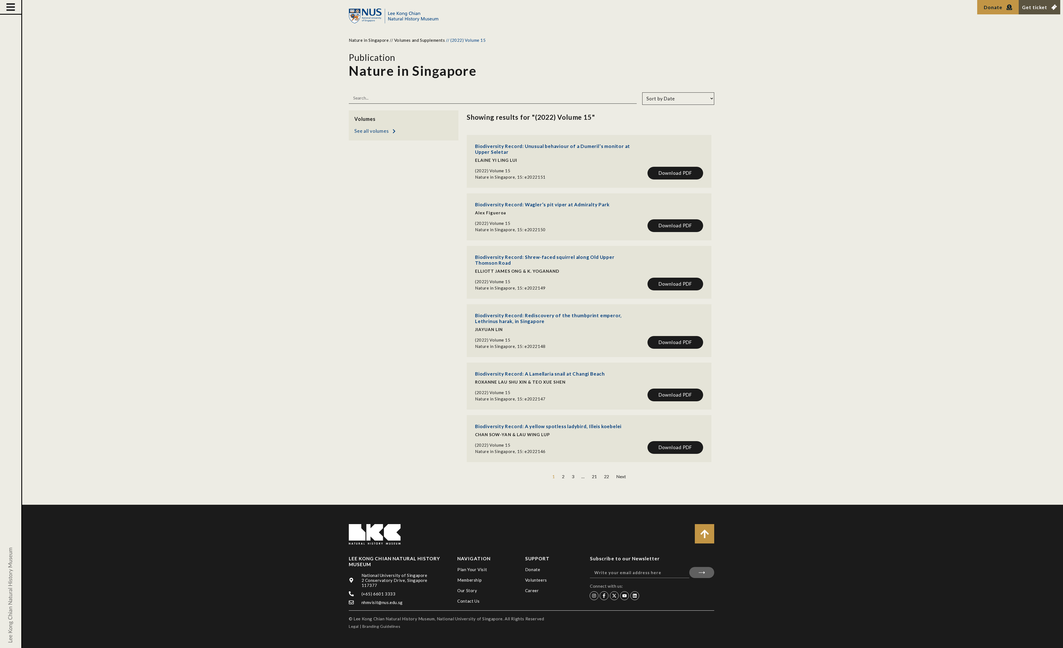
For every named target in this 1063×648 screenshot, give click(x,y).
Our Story (467, 590)
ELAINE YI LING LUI (496, 160)
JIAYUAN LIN (489, 329)
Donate (532, 569)
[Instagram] (594, 595)
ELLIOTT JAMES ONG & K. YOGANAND (517, 271)
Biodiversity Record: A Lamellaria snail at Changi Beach (540, 374)
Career (532, 590)
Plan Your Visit (472, 569)
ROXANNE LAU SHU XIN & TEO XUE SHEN (520, 381)
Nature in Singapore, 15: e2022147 (510, 398)
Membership (469, 579)
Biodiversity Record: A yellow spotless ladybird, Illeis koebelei (548, 426)
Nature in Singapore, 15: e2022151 (510, 177)
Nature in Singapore (369, 40)
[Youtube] (624, 595)
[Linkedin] (634, 595)
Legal (354, 626)
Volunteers (536, 579)
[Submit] (701, 572)
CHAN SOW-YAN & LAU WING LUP (512, 434)
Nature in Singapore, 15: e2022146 (510, 451)
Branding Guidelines (381, 626)
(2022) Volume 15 (492, 170)
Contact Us (468, 600)
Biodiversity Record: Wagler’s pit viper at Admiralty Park (542, 204)
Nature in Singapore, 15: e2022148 (510, 346)
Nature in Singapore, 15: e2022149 (510, 287)
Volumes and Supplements (419, 40)
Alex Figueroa (490, 212)
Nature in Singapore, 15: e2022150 (510, 229)
